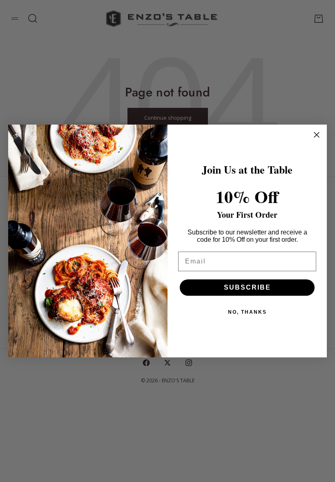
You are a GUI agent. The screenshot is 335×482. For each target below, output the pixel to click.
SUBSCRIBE (247, 287)
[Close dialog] (316, 135)
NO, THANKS (247, 312)
